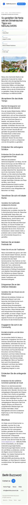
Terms (15, 500)
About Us (5, 500)
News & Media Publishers (15, 12)
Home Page (6, 487)
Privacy (10, 500)
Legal (19, 500)
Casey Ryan (5, 33)
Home (2, 12)
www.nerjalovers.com (8, 442)
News (6, 12)
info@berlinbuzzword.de (10, 490)
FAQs (20, 487)
